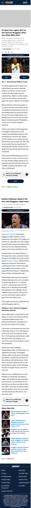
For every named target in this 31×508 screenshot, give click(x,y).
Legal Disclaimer (24, 482)
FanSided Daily (6, 476)
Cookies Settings (6, 491)
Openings (22, 470)
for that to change (12, 261)
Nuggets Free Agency (12, 186)
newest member (10, 234)
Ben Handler (7, 49)
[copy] (12, 52)
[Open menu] (3, 2)
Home (3, 186)
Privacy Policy (5, 479)
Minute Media (10, 495)
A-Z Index (22, 486)
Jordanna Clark (8, 207)
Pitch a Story (23, 476)
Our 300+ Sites (23, 473)
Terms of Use (23, 479)
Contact (4, 473)
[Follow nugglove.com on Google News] (27, 174)
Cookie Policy (5, 482)
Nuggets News (10, 458)
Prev (6, 77)
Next (24, 77)
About (3, 470)
